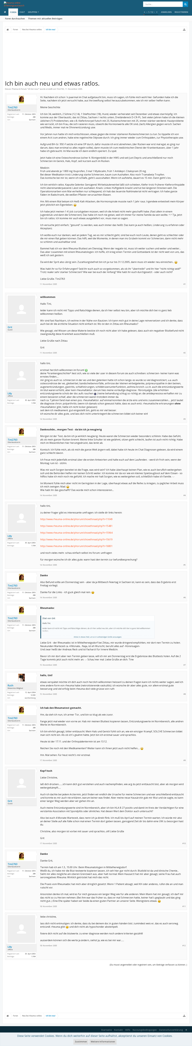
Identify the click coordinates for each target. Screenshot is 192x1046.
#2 (184, 353)
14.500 (33, 695)
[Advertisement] (96, 56)
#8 (184, 694)
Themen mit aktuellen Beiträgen (45, 18)
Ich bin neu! (33, 89)
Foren (13, 12)
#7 (184, 665)
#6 (184, 597)
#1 (184, 284)
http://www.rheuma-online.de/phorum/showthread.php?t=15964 (76, 532)
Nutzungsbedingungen (145, 1029)
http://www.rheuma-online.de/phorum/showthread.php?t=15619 (76, 539)
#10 (184, 843)
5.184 (34, 403)
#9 (184, 760)
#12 (184, 945)
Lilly (10, 393)
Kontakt (118, 1029)
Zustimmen (81, 1041)
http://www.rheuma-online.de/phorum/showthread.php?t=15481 (76, 526)
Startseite (106, 1029)
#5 (184, 565)
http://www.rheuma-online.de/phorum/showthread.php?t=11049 (76, 519)
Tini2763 (60, 89)
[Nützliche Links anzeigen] (184, 29)
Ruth (10, 685)
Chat (22, 12)
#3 (184, 419)
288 (34, 117)
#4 (184, 495)
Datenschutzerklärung (171, 1029)
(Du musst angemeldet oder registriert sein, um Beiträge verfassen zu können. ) (148, 964)
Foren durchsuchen (15, 18)
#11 (184, 906)
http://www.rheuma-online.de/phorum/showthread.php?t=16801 (76, 546)
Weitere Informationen (103, 1041)
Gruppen (32, 12)
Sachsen (32, 120)
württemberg (30, 698)
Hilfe (127, 1029)
